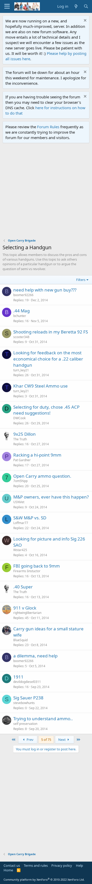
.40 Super (23, 587)
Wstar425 (20, 550)
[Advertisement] (46, 192)
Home (8, 870)
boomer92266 (23, 295)
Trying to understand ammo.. (43, 719)
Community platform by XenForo (44, 879)
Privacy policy (61, 865)
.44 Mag (21, 311)
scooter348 (21, 337)
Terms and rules (36, 865)
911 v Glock (24, 608)
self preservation (25, 724)
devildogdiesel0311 (27, 682)
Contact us (12, 865)
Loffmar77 (20, 523)
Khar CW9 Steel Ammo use (40, 386)
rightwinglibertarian (27, 613)
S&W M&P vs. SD (29, 518)
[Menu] (7, 6)
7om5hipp (20, 481)
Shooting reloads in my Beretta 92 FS (50, 332)
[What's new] (76, 6)
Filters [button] (80, 279)
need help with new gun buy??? (44, 290)
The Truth (20, 439)
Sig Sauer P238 (28, 698)
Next (62, 739)
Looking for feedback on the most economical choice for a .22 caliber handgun (48, 359)
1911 (18, 677)
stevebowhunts (24, 703)
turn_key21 (21, 370)
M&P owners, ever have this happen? (51, 497)
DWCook (19, 418)
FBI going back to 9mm (36, 566)
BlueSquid (20, 640)
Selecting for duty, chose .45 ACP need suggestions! (46, 410)
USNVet (18, 502)
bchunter (19, 316)
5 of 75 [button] (46, 739)
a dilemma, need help (35, 656)
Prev (29, 739)
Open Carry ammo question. (42, 476)
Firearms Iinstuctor (26, 571)
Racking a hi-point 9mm (37, 455)
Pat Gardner (22, 460)
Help (79, 865)
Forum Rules (48, 126)
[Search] (86, 6)
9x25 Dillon (24, 434)
